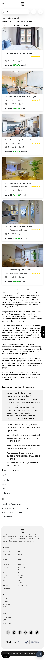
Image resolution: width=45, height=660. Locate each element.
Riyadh (20, 562)
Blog (4, 607)
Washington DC (23, 580)
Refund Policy (7, 623)
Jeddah (20, 557)
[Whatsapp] (14, 632)
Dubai (5, 562)
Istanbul (5, 557)
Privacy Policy (7, 617)
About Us (6, 599)
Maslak (5, 484)
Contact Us (6, 604)
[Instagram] (8, 632)
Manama (6, 583)
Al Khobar (6, 585)
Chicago (21, 575)
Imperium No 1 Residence (15, 57)
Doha (4, 578)
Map (5, 656)
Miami (20, 551)
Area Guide (6, 588)
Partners (5, 601)
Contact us (43, 332)
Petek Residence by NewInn (16, 187)
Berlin (20, 559)
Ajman (5, 570)
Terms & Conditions (6, 620)
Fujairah (20, 572)
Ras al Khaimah (23, 570)
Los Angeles (6, 551)
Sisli (3, 488)
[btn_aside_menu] (9, 4)
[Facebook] (20, 632)
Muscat (5, 580)
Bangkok (5, 559)
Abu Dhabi (21, 567)
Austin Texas (7, 554)
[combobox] (16, 11)
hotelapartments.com (29, 653)
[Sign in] (41, 4)
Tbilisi (20, 578)
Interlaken (6, 575)
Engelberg (6, 565)
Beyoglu (5, 480)
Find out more (13, 466)
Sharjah (5, 572)
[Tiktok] (31, 632)
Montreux (21, 565)
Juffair (20, 583)
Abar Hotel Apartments (11, 504)
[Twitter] (37, 632)
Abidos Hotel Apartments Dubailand (16, 508)
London (20, 554)
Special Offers (22, 585)
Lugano (5, 567)
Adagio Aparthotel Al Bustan (13, 512)
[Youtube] (25, 632)
